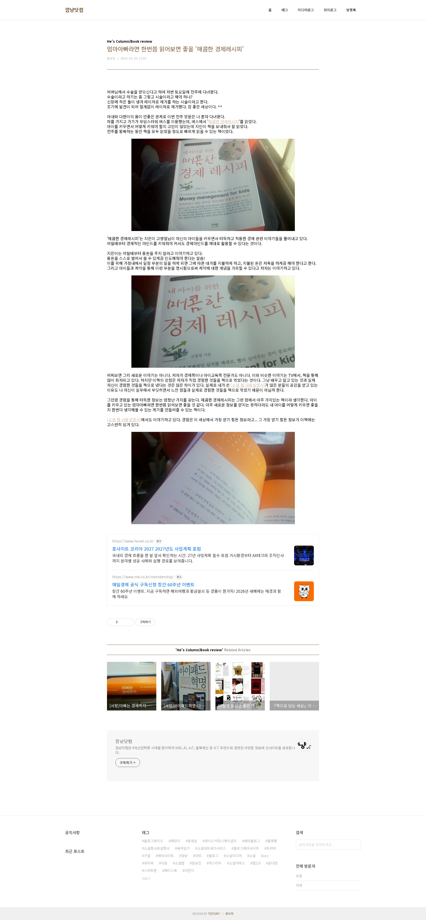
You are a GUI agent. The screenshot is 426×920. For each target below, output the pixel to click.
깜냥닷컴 (74, 9)
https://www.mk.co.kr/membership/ (143, 577)
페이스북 (170, 870)
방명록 (351, 9)
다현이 (189, 870)
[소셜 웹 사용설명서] (248, 385)
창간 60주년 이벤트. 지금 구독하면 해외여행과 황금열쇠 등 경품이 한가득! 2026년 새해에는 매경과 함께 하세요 (196, 593)
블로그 (213, 855)
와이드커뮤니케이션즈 (221, 840)
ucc (265, 855)
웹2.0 (256, 863)
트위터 (271, 848)
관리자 (229, 913)
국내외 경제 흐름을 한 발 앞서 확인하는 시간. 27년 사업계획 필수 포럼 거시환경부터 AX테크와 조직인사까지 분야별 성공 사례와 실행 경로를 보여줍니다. (198, 557)
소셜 (252, 855)
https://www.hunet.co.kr (133, 541)
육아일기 (183, 848)
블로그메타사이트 (246, 848)
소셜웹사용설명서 (157, 848)
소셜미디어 (234, 855)
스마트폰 (150, 870)
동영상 (192, 840)
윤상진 (196, 863)
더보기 (146, 878)
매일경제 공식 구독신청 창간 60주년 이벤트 (153, 584)
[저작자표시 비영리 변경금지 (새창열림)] (161, 622)
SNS (198, 855)
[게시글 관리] (128, 622)
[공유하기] (122, 622)
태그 (285, 9)
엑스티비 (215, 863)
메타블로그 (252, 840)
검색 (356, 844)
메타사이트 (166, 855)
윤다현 (273, 863)
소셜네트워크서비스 (211, 848)
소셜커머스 (237, 863)
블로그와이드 (153, 840)
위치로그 (330, 9)
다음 (164, 863)
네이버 (149, 863)
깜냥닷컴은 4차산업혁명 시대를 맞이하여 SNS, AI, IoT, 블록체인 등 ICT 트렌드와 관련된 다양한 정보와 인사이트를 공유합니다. (205, 750)
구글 (147, 855)
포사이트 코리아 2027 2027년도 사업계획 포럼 (156, 549)
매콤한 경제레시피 (223, 121)
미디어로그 (306, 9)
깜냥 (184, 855)
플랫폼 (272, 840)
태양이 (175, 840)
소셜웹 (179, 863)
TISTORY (214, 913)
